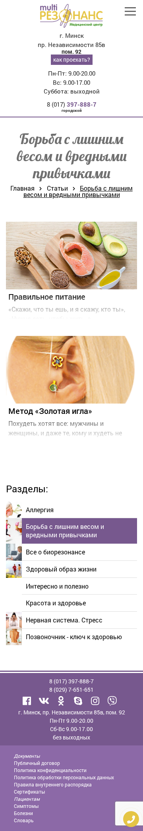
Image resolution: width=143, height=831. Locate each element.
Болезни (23, 813)
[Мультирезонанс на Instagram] (95, 701)
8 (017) (72, 104)
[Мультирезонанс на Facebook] (27, 701)
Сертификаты (29, 791)
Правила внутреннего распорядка (53, 784)
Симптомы (26, 806)
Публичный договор (37, 763)
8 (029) (71, 689)
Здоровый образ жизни (61, 569)
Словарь (24, 820)
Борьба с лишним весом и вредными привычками (65, 530)
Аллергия (40, 509)
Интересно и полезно (57, 586)
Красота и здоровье (56, 603)
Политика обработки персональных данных (64, 777)
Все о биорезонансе (55, 552)
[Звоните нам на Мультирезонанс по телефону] (112, 701)
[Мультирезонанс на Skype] (78, 701)
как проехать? (71, 59)
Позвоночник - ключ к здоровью (74, 636)
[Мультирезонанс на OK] (61, 701)
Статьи (57, 188)
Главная (22, 188)
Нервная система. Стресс (64, 620)
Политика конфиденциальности (50, 770)
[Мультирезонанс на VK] (44, 701)
